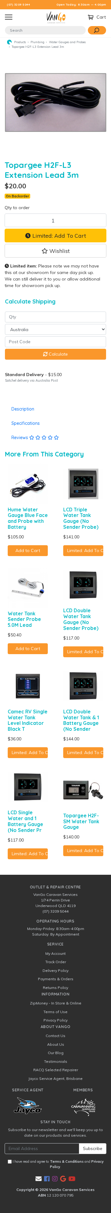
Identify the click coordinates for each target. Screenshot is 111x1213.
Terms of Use (55, 1011)
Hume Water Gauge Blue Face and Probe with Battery (28, 518)
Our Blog (56, 1052)
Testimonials (55, 1061)
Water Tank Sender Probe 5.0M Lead (24, 619)
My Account (55, 953)
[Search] (97, 30)
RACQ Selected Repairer (55, 1069)
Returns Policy (55, 987)
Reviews (20, 437)
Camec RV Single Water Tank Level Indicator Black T (27, 720)
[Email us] (38, 1179)
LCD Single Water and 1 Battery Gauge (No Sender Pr (25, 821)
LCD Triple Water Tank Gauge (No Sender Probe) (80, 518)
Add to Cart (27, 550)
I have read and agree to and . (58, 1164)
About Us (55, 1044)
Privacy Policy (55, 1020)
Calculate (57, 354)
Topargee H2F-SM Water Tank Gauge (81, 821)
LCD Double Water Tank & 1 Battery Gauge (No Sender (81, 720)
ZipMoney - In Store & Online (55, 1003)
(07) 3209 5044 (18, 4)
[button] (55, 251)
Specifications (25, 423)
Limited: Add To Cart (58, 235)
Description (22, 409)
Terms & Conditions (67, 1161)
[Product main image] (55, 102)
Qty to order (17, 207)
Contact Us (55, 1035)
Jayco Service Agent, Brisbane (55, 1078)
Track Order (55, 961)
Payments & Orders (55, 979)
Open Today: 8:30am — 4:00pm (81, 4)
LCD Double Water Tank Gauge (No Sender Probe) (80, 619)
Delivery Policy (55, 970)
